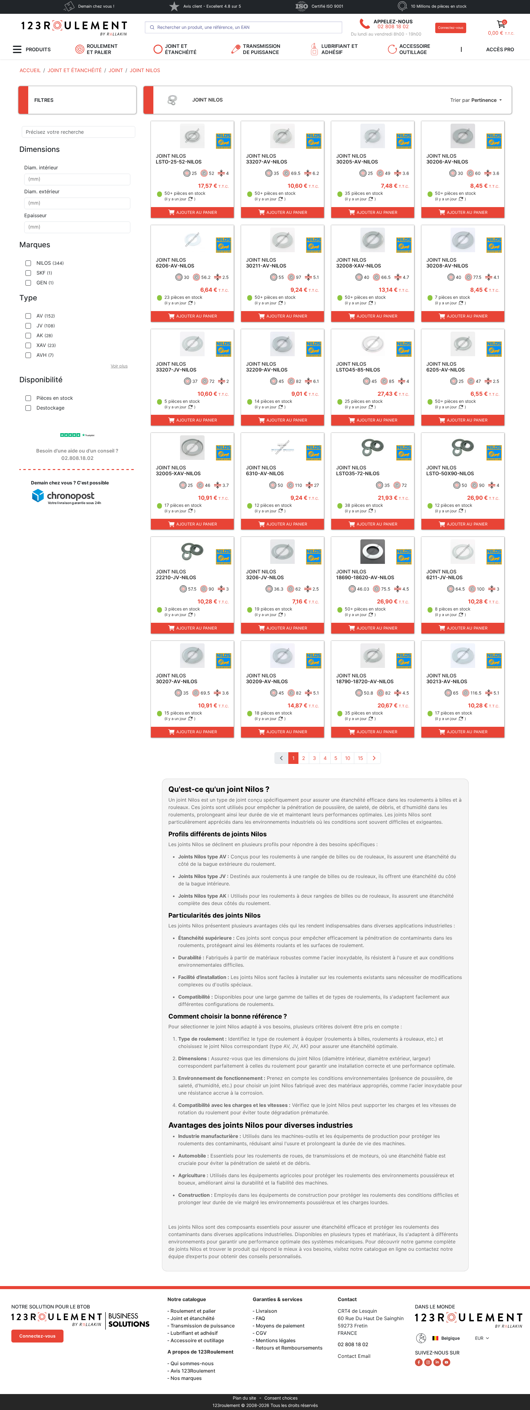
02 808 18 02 (393, 26)
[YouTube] (446, 1362)
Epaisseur (35, 215)
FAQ (260, 1318)
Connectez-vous (450, 28)
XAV (46, 345)
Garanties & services (277, 1299)
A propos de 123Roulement (200, 1352)
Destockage (50, 408)
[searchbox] (77, 179)
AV (45, 316)
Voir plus (119, 365)
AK (44, 335)
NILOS (50, 263)
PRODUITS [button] (38, 49)
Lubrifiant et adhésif (194, 1333)
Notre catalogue (186, 1299)
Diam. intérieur (41, 167)
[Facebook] (419, 1362)
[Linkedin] (438, 1362)
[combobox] (77, 179)
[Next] (374, 758)
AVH (45, 355)
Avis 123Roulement (193, 1371)
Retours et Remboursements (289, 1348)
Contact (347, 1299)
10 (347, 758)
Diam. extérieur (42, 191)
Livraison (266, 1311)
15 (360, 758)
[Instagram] (428, 1362)
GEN (45, 282)
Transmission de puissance (203, 1326)
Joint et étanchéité (192, 1318)
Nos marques (186, 1378)
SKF (44, 273)
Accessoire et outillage (197, 1340)
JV (45, 325)
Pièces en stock (54, 398)
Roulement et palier (193, 1311)
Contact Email (354, 1356)
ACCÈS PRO (500, 49)
